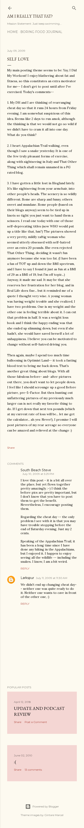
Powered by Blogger (45, 806)
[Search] (74, 7)
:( (15, 762)
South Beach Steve (36, 470)
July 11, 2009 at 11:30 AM (51, 578)
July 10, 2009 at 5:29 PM (38, 474)
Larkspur (27, 578)
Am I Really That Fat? (30, 16)
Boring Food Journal (41, 32)
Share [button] (11, 447)
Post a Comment (36, 722)
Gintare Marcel (53, 815)
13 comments (33, 769)
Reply (25, 568)
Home (12, 32)
